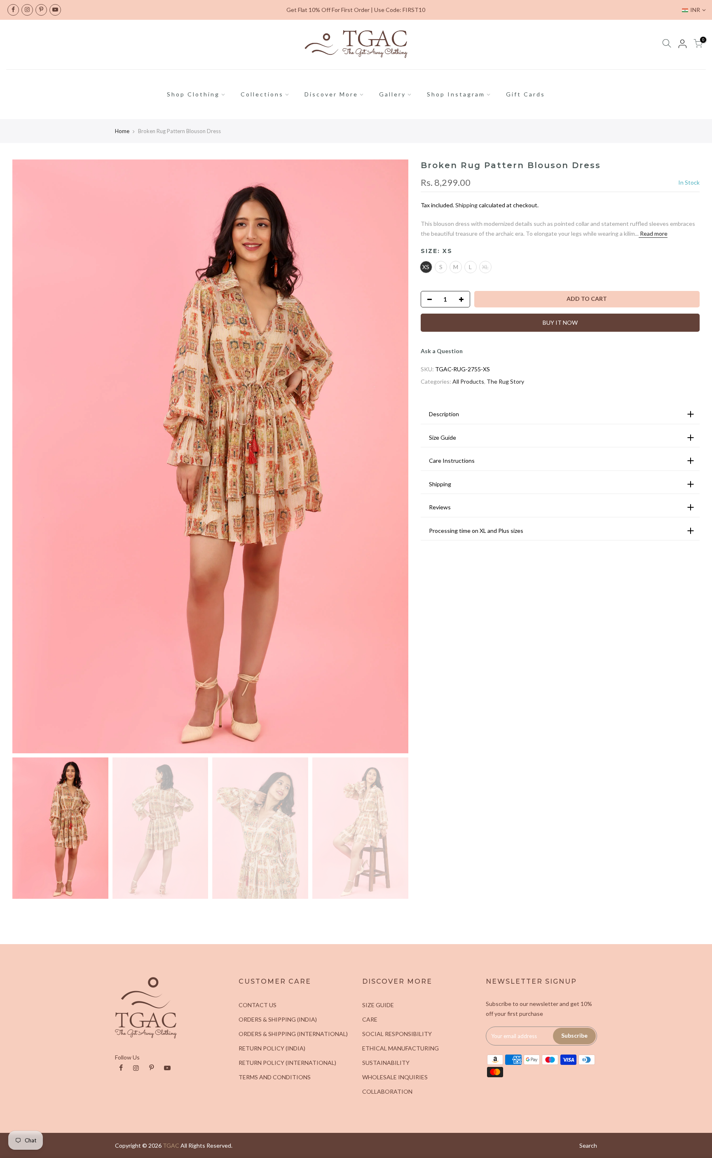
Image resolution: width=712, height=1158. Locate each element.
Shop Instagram (456, 94)
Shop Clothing (193, 94)
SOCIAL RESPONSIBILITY (397, 1033)
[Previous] (27, 456)
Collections (262, 94)
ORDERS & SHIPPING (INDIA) (278, 1019)
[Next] (394, 456)
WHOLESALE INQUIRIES (395, 1077)
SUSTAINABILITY (386, 1062)
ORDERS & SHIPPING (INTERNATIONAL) (293, 1033)
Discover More (331, 94)
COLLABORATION (387, 1091)
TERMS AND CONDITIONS (275, 1077)
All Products (468, 381)
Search (588, 1145)
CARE (369, 1019)
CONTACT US (257, 1004)
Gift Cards (525, 94)
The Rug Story (505, 381)
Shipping (466, 205)
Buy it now (560, 322)
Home (122, 131)
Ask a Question (442, 350)
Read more (653, 233)
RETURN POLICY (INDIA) (272, 1048)
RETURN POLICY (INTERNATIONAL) (287, 1062)
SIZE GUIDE (378, 1004)
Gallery (392, 94)
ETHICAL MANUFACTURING (400, 1048)
